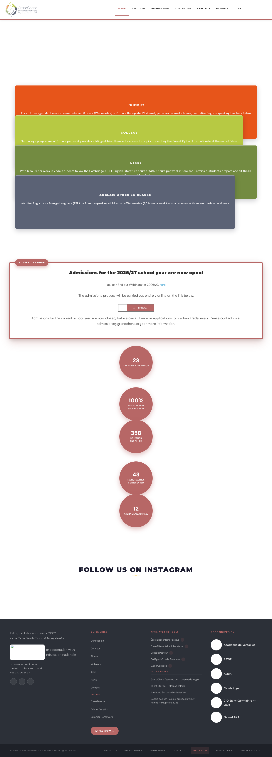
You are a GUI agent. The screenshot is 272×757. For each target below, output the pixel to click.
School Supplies (99, 709)
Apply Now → (104, 731)
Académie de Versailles (239, 645)
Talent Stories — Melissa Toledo (168, 686)
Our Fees (95, 648)
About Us (110, 750)
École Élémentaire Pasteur (165, 639)
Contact (95, 687)
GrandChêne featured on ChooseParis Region (175, 679)
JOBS (237, 8)
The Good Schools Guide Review (168, 692)
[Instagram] (22, 681)
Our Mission (97, 640)
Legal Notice (223, 750)
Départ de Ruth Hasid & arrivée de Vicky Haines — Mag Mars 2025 (172, 700)
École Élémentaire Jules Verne (167, 646)
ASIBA (227, 674)
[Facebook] (13, 681)
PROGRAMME (160, 8)
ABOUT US (138, 8)
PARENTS (222, 8)
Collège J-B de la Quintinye (165, 659)
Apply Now (200, 750)
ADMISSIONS (183, 8)
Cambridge (231, 688)
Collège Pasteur (159, 652)
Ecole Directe (98, 701)
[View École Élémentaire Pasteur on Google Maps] (182, 640)
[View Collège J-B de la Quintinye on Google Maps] (183, 659)
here (162, 285)
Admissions (157, 750)
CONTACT (203, 8)
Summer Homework (102, 716)
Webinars (96, 664)
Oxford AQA (231, 717)
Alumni (94, 656)
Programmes (133, 750)
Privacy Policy (250, 750)
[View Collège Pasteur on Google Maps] (171, 653)
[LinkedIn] (30, 681)
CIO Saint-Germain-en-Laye (240, 703)
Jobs (93, 672)
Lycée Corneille (159, 665)
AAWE (228, 659)
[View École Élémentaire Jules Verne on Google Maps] (186, 646)
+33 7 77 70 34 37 (20, 672)
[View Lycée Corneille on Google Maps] (170, 666)
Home (122, 8)
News (94, 679)
